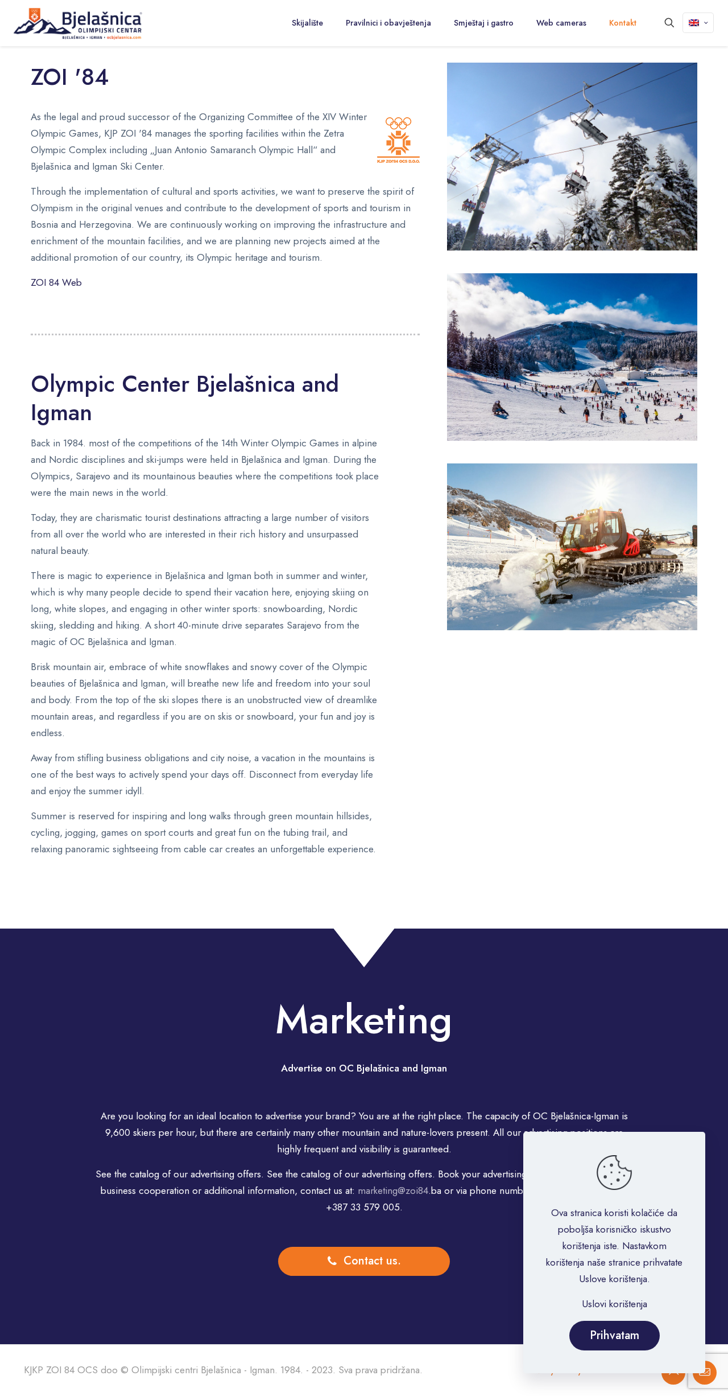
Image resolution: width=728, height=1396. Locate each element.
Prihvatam (614, 1335)
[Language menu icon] (698, 23)
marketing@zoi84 (393, 1190)
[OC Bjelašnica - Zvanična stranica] (77, 23)
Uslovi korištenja (614, 1304)
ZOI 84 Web (56, 282)
